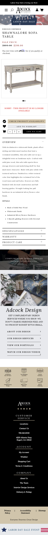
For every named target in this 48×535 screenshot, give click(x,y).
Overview (9, 142)
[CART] (42, 10)
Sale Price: (9, 42)
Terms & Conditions (24, 466)
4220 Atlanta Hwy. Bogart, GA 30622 (24, 438)
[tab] (24, 183)
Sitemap (42, 510)
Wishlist (24, 457)
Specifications (13, 231)
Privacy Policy (7, 511)
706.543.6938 (24, 433)
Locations (24, 424)
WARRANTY (9, 236)
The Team (24, 483)
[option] (24, 78)
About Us (24, 478)
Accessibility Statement (25, 511)
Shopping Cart (24, 461)
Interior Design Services (24, 487)
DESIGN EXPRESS (11, 29)
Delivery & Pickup (24, 492)
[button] (23, 100)
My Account (24, 452)
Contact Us (24, 428)
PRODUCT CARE (12, 242)
